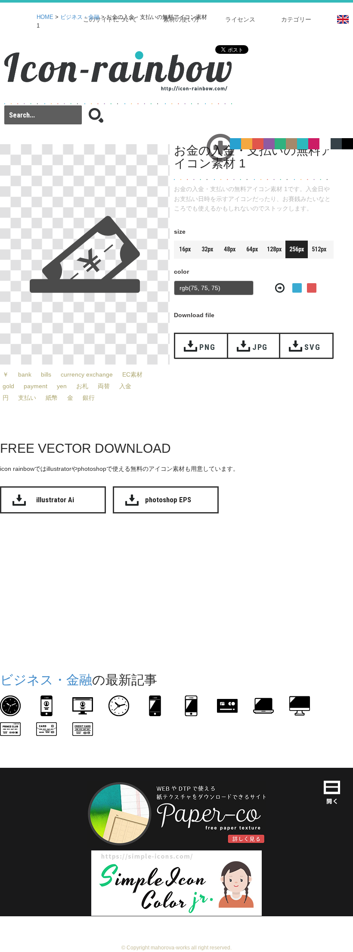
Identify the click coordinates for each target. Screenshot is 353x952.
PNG (207, 347)
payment (35, 386)
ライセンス (240, 19)
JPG (260, 347)
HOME (45, 17)
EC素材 (132, 374)
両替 (104, 386)
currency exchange (87, 374)
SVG (312, 347)
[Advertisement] (176, 591)
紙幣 (52, 397)
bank (24, 374)
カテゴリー (296, 19)
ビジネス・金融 (79, 17)
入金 (125, 386)
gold (8, 386)
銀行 (89, 397)
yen (62, 386)
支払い (27, 397)
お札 (82, 386)
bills (46, 374)
